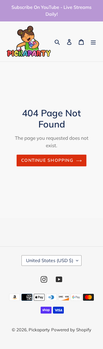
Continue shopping (47, 160)
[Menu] (93, 41)
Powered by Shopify (71, 329)
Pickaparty (39, 329)
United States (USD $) (49, 260)
